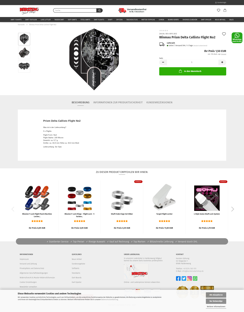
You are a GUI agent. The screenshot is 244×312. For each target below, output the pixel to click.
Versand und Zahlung (28, 264)
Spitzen (119, 20)
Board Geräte (173, 20)
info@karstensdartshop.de (193, 271)
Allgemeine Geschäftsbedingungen (34, 273)
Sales (231, 20)
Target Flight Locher (164, 214)
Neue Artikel (220, 20)
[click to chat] (237, 38)
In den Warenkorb (192, 71)
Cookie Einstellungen (28, 282)
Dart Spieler (206, 20)
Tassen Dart (59, 20)
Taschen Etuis (132, 20)
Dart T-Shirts (16, 20)
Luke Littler (46, 20)
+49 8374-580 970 (189, 269)
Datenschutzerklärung (109, 299)
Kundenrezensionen (159, 102)
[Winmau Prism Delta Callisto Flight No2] (94, 59)
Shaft (110, 20)
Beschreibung (80, 102)
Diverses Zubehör (190, 20)
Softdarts (75, 268)
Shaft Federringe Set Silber (122, 214)
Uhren (161, 20)
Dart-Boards (76, 278)
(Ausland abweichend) (200, 45)
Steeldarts (76, 273)
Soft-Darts (72, 20)
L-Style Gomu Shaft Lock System (207, 214)
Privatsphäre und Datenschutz (32, 268)
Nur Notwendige (216, 301)
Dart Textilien (31, 20)
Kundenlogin (221, 2)
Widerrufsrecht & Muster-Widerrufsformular (37, 278)
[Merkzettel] (218, 10)
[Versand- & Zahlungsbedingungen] (129, 10)
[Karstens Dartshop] (29, 11)
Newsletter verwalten (28, 287)
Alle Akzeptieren (216, 295)
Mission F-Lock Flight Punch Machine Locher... (37, 215)
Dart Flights (99, 20)
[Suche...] (99, 10)
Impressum (24, 259)
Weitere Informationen (216, 307)
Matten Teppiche (148, 20)
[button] (225, 10)
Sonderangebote (78, 264)
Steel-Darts (85, 20)
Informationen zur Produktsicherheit (118, 102)
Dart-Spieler (76, 282)
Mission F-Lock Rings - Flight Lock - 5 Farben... (79, 215)
